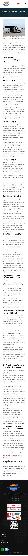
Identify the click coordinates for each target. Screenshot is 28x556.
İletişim (2, 545)
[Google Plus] (19, 549)
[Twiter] (16, 549)
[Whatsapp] (2, 549)
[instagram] (13, 549)
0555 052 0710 (15, 498)
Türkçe (20, 3)
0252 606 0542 (15, 500)
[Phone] (7, 549)
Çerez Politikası (4, 536)
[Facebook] (10, 549)
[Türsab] (14, 508)
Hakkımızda (3, 534)
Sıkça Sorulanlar (5, 542)
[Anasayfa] (14, 488)
